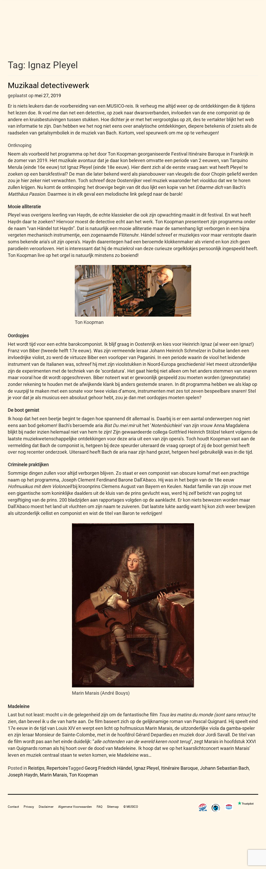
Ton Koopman (83, 775)
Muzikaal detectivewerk (48, 85)
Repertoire (57, 768)
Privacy (29, 807)
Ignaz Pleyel (146, 768)
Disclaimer (46, 807)
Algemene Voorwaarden (75, 807)
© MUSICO (130, 807)
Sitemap (113, 807)
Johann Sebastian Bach (224, 768)
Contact (13, 807)
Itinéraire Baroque (179, 768)
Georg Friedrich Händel (108, 768)
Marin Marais (53, 775)
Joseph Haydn (23, 775)
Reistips (36, 768)
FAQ (99, 807)
